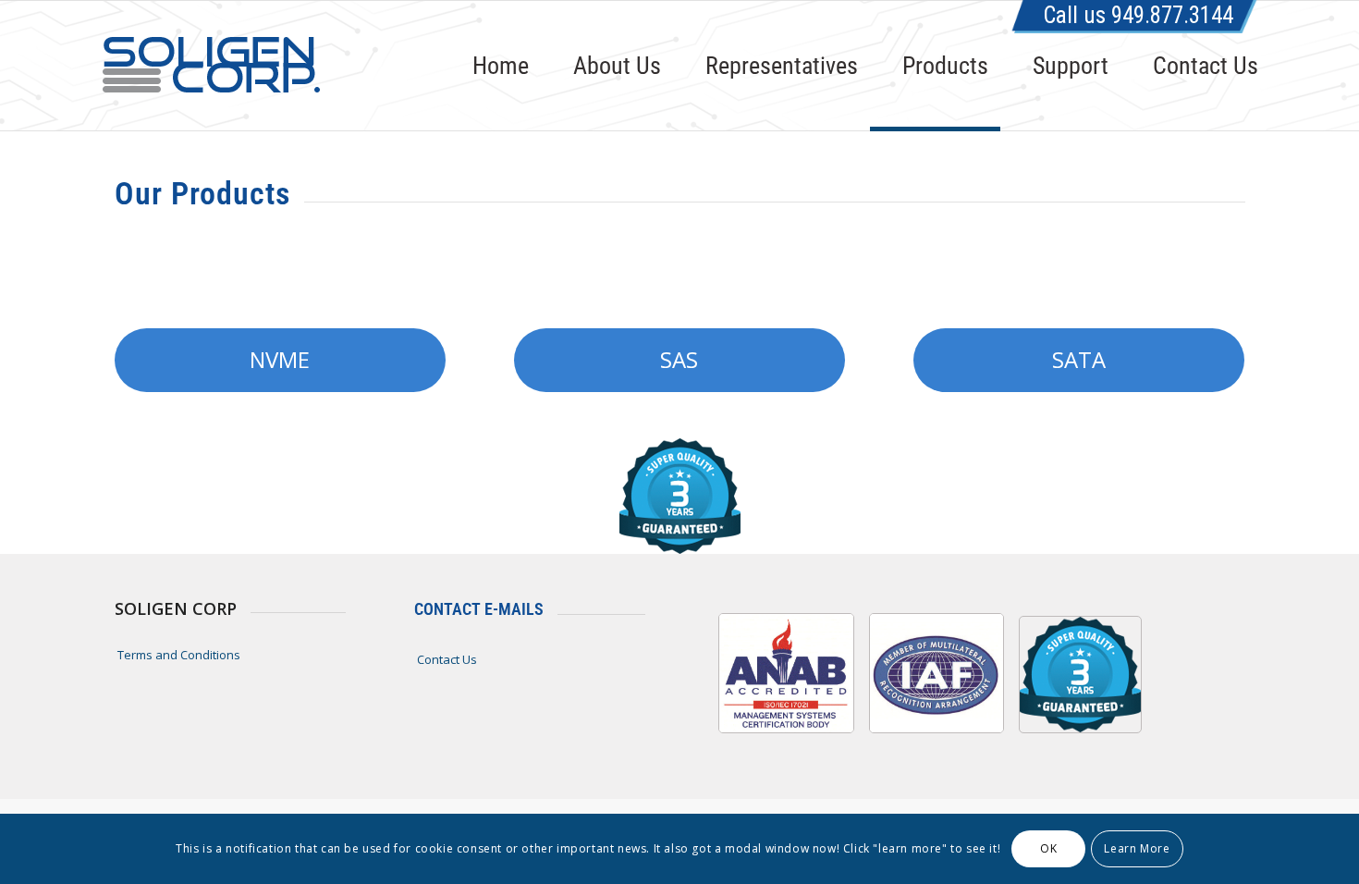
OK (1048, 848)
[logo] (210, 65)
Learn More (1136, 848)
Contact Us (447, 659)
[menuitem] (490, 65)
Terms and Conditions (178, 654)
